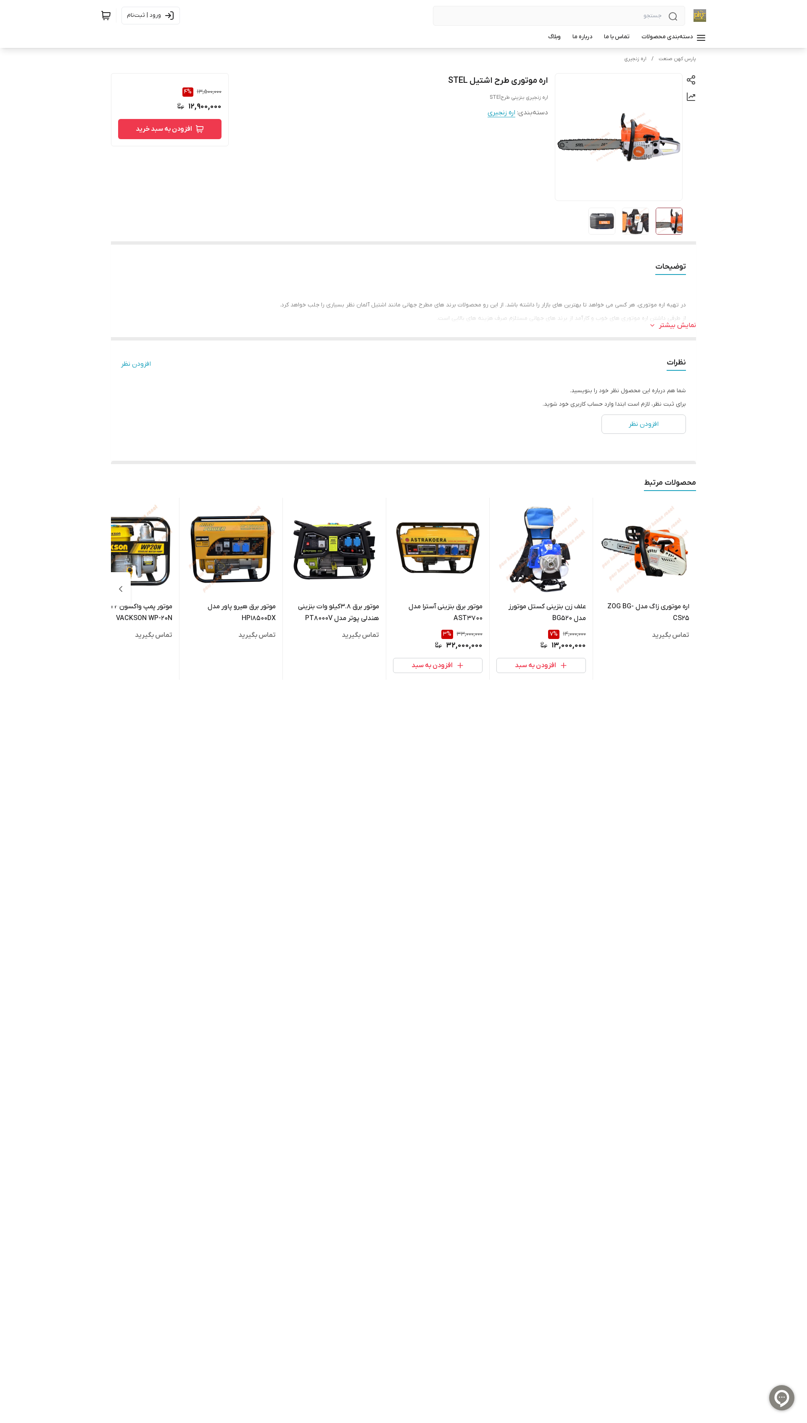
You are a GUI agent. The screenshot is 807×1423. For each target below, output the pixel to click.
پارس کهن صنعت (677, 58)
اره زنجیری (635, 58)
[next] (121, 589)
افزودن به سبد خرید (164, 129)
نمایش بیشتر (677, 325)
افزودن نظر (136, 364)
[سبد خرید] (106, 16)
